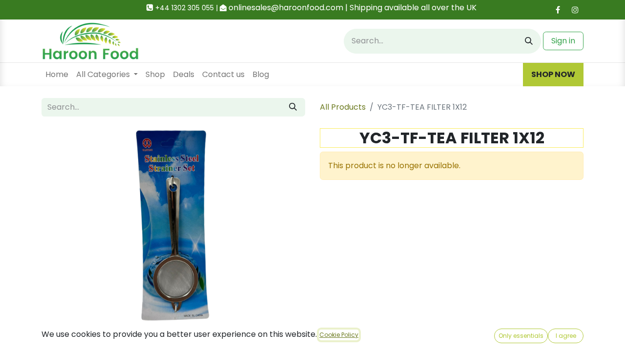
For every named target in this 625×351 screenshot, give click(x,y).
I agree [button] (566, 336)
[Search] (529, 41)
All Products (343, 107)
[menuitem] (57, 74)
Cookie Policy (338, 335)
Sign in (563, 40)
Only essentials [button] (521, 336)
